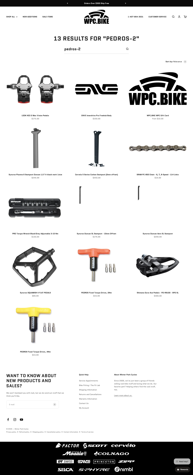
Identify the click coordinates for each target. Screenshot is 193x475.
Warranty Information (88, 399)
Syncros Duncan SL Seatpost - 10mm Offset (96, 233)
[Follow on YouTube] (21, 419)
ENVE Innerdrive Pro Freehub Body (96, 115)
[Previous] (67, 3)
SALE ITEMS (47, 17)
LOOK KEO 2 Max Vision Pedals (35, 115)
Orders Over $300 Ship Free (96, 3)
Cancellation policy (54, 432)
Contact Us (84, 403)
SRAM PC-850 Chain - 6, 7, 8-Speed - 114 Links (158, 174)
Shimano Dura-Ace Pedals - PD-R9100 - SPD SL (158, 292)
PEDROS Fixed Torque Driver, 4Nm (35, 351)
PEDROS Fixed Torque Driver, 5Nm (96, 292)
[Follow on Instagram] (15, 419)
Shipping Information (88, 389)
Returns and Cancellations (90, 394)
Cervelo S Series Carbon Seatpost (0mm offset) (96, 174)
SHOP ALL (10, 17)
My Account (84, 408)
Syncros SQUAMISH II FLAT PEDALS (35, 292)
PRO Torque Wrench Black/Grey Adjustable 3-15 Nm (35, 233)
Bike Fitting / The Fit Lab (89, 385)
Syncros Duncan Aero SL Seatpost (158, 233)
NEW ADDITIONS (30, 17)
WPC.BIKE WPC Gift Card (158, 115)
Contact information (71, 432)
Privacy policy (11, 432)
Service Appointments (88, 380)
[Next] (125, 3)
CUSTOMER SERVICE (157, 17)
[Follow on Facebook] (8, 419)
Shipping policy (38, 432)
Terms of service (87, 432)
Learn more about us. (123, 395)
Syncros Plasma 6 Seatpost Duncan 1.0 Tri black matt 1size (35, 174)
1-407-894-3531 (135, 17)
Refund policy (24, 432)
